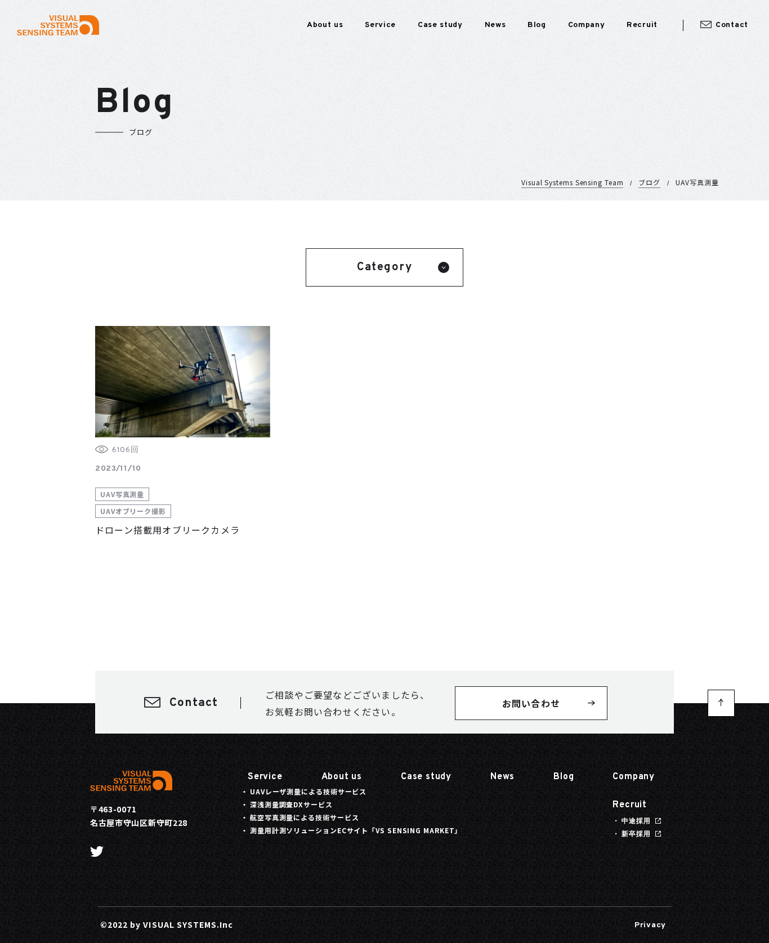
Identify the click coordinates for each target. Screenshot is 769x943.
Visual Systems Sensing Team (572, 182)
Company (633, 777)
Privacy (650, 925)
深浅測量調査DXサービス (291, 804)
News (502, 777)
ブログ (649, 182)
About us (341, 777)
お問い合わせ (531, 703)
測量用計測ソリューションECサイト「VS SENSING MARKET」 (356, 830)
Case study (426, 777)
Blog (563, 777)
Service (265, 777)
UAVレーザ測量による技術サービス (308, 791)
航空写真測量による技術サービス (304, 817)
